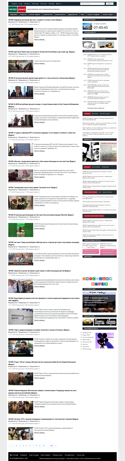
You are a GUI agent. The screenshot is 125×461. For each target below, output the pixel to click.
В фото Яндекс (45, 455)
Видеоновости (35, 22)
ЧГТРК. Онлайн (87, 349)
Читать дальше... (39, 39)
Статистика (80, 455)
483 (51, 446)
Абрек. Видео (86, 339)
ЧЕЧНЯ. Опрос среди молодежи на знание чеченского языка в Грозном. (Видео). (39, 330)
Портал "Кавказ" (34, 14)
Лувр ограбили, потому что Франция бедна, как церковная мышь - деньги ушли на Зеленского (99, 128)
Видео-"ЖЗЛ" (86, 335)
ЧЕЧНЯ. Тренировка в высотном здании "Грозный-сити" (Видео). (33, 187)
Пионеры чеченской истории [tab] (93, 216)
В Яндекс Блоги (58, 455)
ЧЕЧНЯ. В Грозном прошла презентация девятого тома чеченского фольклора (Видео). (41, 78)
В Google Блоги (69, 455)
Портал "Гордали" (93, 14)
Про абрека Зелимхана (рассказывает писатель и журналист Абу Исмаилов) (97, 205)
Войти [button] (58, 4)
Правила (27, 4)
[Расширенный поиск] (115, 3)
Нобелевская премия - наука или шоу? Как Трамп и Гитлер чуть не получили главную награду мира (99, 123)
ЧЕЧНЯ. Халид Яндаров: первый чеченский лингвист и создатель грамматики (98, 235)
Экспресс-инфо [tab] (105, 114)
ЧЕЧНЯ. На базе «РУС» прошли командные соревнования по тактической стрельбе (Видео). (43, 419)
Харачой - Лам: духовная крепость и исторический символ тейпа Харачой (99, 210)
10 (43, 446)
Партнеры (35, 4)
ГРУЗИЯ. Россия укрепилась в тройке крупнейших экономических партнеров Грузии (98, 75)
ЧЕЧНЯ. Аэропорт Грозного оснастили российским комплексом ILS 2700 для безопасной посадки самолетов (98, 70)
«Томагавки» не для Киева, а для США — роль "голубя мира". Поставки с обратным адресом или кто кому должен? (98, 134)
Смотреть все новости (95, 108)
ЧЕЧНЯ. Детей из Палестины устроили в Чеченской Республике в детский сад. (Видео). (41, 52)
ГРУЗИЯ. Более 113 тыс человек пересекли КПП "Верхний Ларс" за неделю (99, 55)
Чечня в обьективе (88, 337)
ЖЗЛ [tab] (100, 192)
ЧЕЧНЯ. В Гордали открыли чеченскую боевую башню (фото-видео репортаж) (98, 119)
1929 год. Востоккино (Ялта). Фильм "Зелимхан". (96, 201)
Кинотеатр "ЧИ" (87, 342)
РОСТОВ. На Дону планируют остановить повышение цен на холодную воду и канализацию (99, 103)
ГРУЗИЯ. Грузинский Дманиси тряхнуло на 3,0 (99, 64)
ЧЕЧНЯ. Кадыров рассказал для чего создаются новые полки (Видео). (35, 20)
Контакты (44, 4)
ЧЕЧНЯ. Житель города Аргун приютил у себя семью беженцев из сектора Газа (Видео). (42, 161)
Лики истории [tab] (107, 192)
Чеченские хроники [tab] (90, 192)
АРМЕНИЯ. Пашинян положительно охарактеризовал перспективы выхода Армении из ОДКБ (98, 92)
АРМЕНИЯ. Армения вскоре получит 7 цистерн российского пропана (98, 97)
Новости (23, 14)
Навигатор (13, 14)
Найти (110, 3)
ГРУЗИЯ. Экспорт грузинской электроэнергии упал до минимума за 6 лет (100, 59)
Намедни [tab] (87, 114)
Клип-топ (85, 344)
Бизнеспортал (60, 14)
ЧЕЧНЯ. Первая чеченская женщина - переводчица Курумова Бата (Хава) (97, 177)
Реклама (51, 4)
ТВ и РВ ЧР (86, 346)
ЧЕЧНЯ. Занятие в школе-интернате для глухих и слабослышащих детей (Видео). (39, 271)
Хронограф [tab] (105, 167)
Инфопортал (47, 14)
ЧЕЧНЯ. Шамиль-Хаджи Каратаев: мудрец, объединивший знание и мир (99, 186)
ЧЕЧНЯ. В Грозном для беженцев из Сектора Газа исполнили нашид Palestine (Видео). (41, 215)
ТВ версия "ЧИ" (87, 332)
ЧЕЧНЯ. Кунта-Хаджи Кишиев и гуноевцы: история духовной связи (97, 172)
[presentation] (114, 149)
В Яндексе (24, 455)
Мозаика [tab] (87, 167)
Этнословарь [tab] (96, 167)
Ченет (82, 14)
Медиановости (24, 22)
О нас (20, 4)
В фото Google (34, 455)
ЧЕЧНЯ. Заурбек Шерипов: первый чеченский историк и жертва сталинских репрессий (99, 182)
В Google (15, 455)
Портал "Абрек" (108, 14)
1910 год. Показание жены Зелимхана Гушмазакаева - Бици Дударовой (98, 197)
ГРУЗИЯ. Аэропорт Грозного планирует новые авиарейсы (98, 81)
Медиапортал (73, 14)
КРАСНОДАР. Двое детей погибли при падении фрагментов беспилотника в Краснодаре (98, 86)
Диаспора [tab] (95, 114)
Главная (14, 4)
